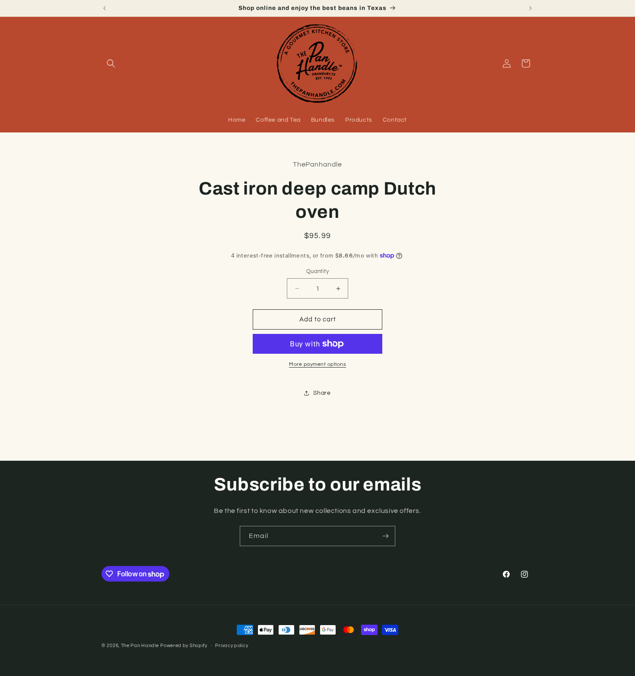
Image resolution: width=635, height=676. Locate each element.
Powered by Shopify (183, 645)
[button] (111, 63)
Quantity (317, 271)
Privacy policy (231, 645)
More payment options (317, 364)
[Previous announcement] (104, 8)
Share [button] (322, 393)
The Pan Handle (140, 645)
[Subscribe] (385, 536)
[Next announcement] (530, 8)
